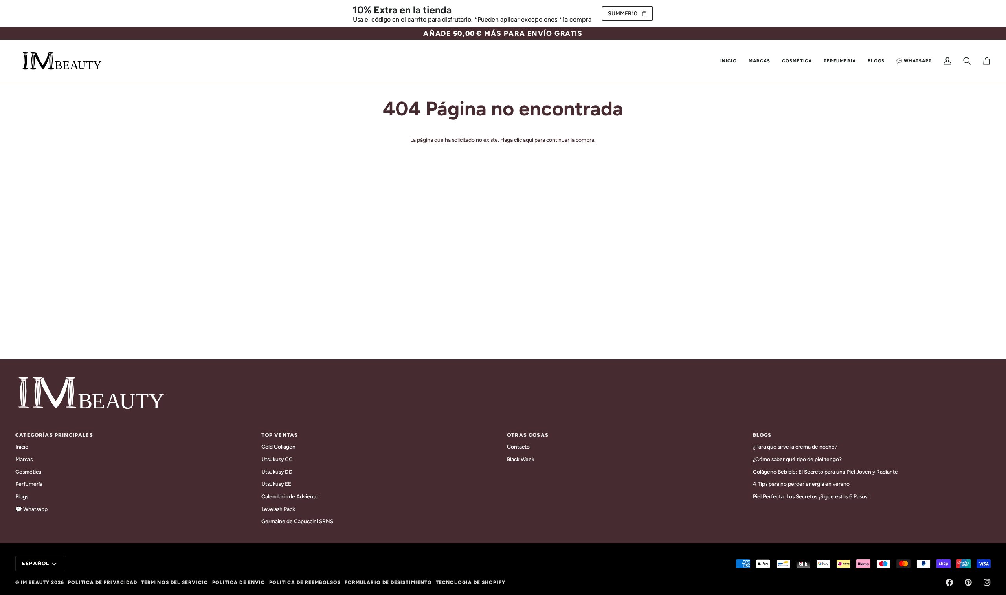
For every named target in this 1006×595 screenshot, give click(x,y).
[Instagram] (987, 582)
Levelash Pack (278, 509)
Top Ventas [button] (279, 435)
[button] (759, 61)
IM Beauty (35, 582)
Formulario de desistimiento (388, 582)
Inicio (21, 446)
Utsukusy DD (277, 472)
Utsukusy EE (276, 484)
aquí (528, 140)
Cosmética (28, 472)
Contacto (518, 446)
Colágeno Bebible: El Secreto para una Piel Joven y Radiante (825, 472)
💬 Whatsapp (31, 509)
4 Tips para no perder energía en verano (801, 484)
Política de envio (238, 582)
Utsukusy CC (277, 459)
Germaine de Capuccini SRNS (297, 521)
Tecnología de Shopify (470, 582)
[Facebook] (949, 582)
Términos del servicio (174, 582)
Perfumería (28, 484)
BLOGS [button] (762, 435)
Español (35, 563)
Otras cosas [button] (528, 435)
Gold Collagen (278, 446)
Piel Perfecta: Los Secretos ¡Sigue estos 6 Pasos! (811, 496)
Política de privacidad (102, 582)
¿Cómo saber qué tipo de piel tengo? (797, 459)
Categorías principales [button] (54, 435)
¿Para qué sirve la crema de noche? (795, 446)
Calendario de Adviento (289, 496)
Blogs (21, 496)
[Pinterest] (968, 582)
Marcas (24, 459)
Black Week (520, 459)
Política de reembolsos (305, 582)
